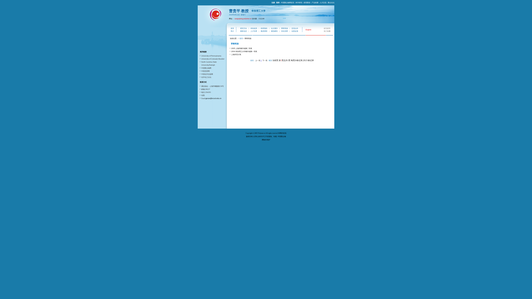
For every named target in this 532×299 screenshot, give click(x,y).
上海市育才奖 (236, 55)
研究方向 (243, 28)
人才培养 (253, 31)
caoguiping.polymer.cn (242, 19)
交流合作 (294, 28)
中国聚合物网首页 (287, 3)
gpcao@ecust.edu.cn (213, 98)
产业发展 (315, 3)
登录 (278, 3)
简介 (232, 31)
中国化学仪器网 (207, 74)
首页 (232, 28)
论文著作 (274, 28)
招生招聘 (284, 31)
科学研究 (299, 3)
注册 (273, 3)
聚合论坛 (331, 3)
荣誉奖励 (284, 28)
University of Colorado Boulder (212, 59)
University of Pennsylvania (211, 56)
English (308, 30)
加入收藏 (327, 31)
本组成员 (253, 28)
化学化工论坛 (206, 77)
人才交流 (323, 3)
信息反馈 (294, 31)
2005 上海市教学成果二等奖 (241, 48)
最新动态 (243, 31)
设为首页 (327, 28)
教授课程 (264, 31)
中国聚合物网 (206, 68)
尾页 (270, 60)
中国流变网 (205, 71)
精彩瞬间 (274, 31)
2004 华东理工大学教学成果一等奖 (244, 51)
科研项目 (264, 28)
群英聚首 (307, 3)
